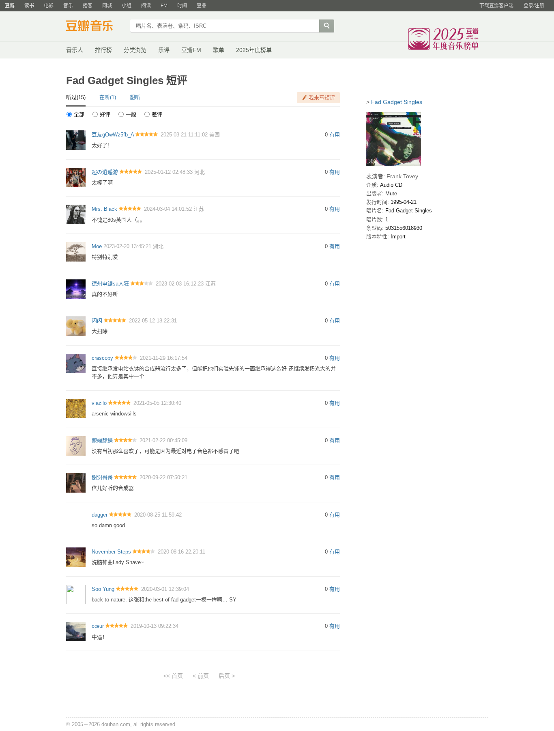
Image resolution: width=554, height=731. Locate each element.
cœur (98, 626)
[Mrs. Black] (76, 214)
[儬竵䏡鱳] (76, 445)
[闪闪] (76, 326)
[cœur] (76, 631)
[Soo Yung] (76, 594)
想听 (135, 97)
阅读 (146, 6)
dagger (99, 515)
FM (164, 6)
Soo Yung (103, 589)
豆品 (201, 6)
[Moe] (76, 251)
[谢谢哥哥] (76, 483)
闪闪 (97, 321)
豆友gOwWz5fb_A (113, 135)
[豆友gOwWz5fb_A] (76, 140)
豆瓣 (10, 6)
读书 (29, 6)
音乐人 (74, 50)
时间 (182, 6)
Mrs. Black (104, 209)
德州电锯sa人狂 (110, 284)
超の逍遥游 (105, 172)
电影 (49, 6)
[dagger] (76, 520)
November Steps (111, 552)
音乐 (68, 6)
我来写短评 (322, 98)
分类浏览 (135, 50)
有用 (334, 135)
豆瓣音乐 (95, 26)
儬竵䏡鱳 (102, 440)
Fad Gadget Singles (396, 102)
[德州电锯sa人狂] (76, 288)
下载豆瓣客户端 (496, 6)
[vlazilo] (76, 408)
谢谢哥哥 (102, 477)
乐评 (164, 50)
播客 (87, 6)
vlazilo (99, 403)
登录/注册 (534, 6)
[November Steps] (76, 557)
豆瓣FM (191, 50)
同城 (107, 6)
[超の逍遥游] (76, 177)
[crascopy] (76, 363)
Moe (97, 246)
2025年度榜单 (254, 50)
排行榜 (103, 50)
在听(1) (107, 97)
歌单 (218, 50)
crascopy (102, 358)
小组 (126, 6)
